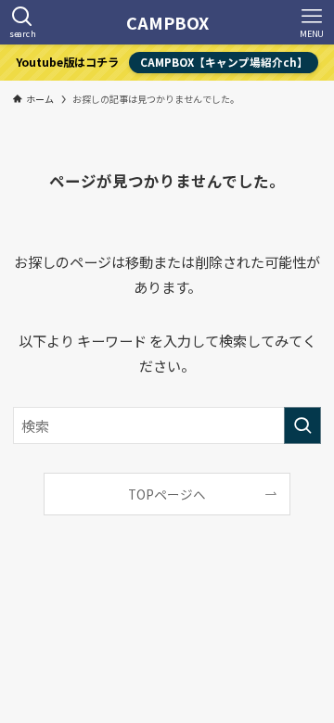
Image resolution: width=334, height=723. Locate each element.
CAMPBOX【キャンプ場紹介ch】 (224, 62)
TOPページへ (167, 494)
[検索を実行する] (302, 425)
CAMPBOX (167, 22)
